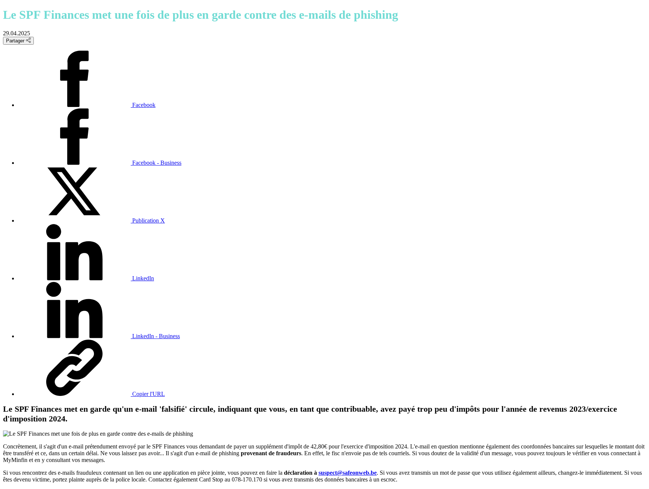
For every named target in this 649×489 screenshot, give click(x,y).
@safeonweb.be (357, 472)
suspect (327, 472)
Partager (16, 41)
